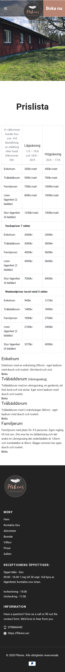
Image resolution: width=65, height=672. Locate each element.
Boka (4, 374)
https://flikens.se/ (18, 633)
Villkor (8, 542)
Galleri (7, 554)
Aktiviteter (10, 531)
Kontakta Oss (12, 525)
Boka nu (54, 8)
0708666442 (15, 627)
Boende (8, 536)
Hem (6, 519)
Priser (7, 548)
